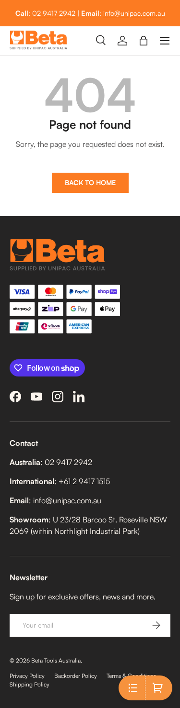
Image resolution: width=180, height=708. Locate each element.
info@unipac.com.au (134, 13)
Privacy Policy (27, 675)
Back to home (90, 182)
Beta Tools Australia (56, 660)
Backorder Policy (75, 675)
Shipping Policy (29, 684)
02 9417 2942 (53, 13)
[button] (143, 40)
